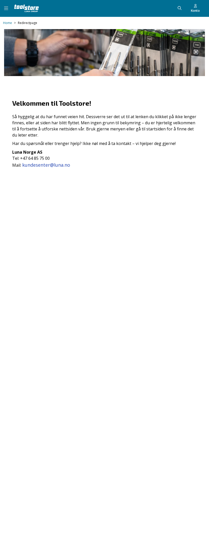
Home (7, 23)
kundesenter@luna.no (46, 165)
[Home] (26, 8)
